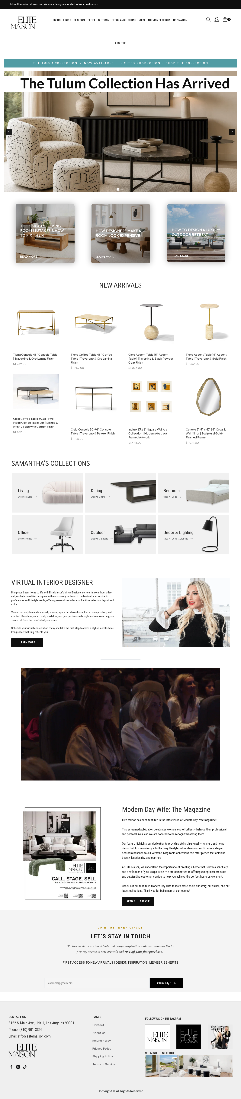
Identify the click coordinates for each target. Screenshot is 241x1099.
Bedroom (171, 490)
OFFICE (91, 20)
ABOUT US (120, 43)
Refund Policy (101, 1041)
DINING (67, 20)
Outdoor (98, 532)
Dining (96, 490)
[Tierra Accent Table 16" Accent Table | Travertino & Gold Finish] (209, 324)
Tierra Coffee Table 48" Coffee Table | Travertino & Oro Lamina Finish (91, 358)
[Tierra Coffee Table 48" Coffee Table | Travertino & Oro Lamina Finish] (94, 324)
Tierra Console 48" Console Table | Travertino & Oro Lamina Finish (35, 356)
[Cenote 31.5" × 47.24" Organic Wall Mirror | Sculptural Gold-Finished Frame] (209, 399)
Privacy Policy (101, 1049)
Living (23, 490)
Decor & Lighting (178, 532)
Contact (98, 1025)
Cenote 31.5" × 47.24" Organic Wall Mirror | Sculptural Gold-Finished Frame (206, 433)
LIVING (56, 20)
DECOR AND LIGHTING (124, 20)
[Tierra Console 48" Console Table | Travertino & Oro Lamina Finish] (36, 324)
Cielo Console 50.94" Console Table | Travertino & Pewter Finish (93, 431)
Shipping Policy (102, 1056)
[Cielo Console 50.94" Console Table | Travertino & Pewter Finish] (94, 399)
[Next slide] (232, 132)
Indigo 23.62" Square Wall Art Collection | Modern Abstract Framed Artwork (147, 433)
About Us (98, 1033)
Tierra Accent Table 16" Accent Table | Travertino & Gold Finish (206, 356)
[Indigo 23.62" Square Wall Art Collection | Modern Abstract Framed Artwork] (151, 399)
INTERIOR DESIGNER (158, 20)
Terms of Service (103, 1064)
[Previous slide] (9, 132)
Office (23, 532)
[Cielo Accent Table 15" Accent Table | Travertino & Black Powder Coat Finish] (151, 324)
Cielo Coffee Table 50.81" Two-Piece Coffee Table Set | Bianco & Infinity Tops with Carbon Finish (35, 422)
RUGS (142, 20)
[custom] (11, 1067)
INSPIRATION (179, 20)
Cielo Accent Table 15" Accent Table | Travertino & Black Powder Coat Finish (150, 358)
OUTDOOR (103, 20)
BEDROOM (79, 20)
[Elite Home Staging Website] (189, 1066)
